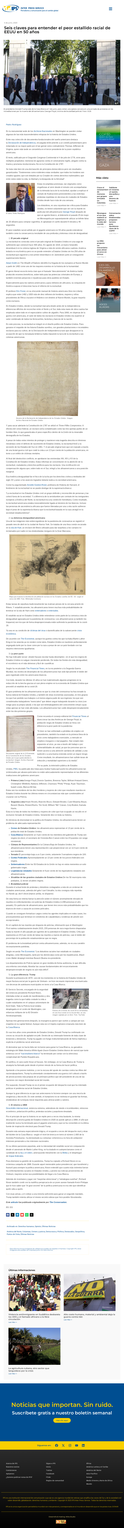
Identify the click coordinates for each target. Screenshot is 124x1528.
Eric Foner (21, 291)
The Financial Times (35, 668)
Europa (89, 1477)
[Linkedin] (83, 1445)
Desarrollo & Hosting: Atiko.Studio (62, 1517)
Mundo (89, 1484)
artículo (14, 1202)
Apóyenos (10, 1474)
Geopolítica (79, 1232)
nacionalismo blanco (30, 1054)
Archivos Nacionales (43, 131)
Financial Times (79, 716)
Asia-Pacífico (91, 1474)
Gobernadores (18, 864)
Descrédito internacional (17, 1108)
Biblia (65, 1153)
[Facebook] (57, 1445)
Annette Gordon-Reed (37, 485)
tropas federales (16, 1156)
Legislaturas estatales (21, 871)
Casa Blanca (17, 835)
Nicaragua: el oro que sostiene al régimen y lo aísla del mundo (101, 218)
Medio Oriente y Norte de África (99, 1481)
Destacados (69, 1232)
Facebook (50, 1474)
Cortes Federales (19, 858)
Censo (14, 828)
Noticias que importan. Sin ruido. (62, 1404)
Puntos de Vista (13, 1234)
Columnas (26, 1232)
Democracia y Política (55, 1232)
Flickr (48, 1477)
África (88, 1463)
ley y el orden (26, 1153)
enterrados (53, 611)
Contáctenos (11, 1470)
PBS (15, 769)
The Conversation (58, 1202)
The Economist (27, 639)
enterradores (40, 611)
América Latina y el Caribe (97, 1467)
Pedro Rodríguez (13, 124)
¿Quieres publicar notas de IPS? (19, 1477)
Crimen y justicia (38, 1232)
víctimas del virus (38, 631)
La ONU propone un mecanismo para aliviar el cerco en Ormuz (102, 247)
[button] (8, 1215)
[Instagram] (70, 1445)
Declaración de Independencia (22, 143)
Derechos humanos (26, 1226)
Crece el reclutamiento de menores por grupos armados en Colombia (103, 195)
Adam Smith (11, 263)
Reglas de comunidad (55, 1481)
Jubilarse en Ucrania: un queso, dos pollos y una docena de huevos (114, 194)
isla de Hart (16, 528)
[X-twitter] (63, 1445)
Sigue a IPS (50, 1463)
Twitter (49, 1470)
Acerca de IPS (11, 1463)
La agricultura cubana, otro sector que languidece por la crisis (28, 1369)
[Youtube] (77, 1445)
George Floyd (69, 212)
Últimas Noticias (49, 1226)
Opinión (38, 1226)
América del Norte (14, 1232)
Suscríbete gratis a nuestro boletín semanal (62, 1413)
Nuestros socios (12, 1467)
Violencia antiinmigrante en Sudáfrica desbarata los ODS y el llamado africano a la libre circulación (34, 1317)
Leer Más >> (101, 205)
